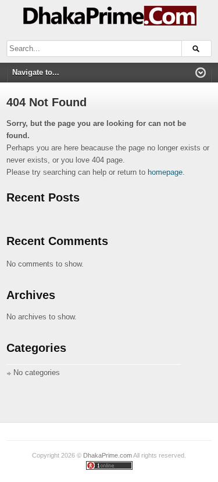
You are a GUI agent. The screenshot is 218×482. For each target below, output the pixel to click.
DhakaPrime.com (107, 455)
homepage (165, 172)
